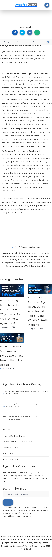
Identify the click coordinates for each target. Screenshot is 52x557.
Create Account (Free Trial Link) (17, 442)
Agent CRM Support (12, 459)
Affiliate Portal (9, 453)
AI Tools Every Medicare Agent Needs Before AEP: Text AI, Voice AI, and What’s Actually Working (38, 311)
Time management (15, 266)
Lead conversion (32, 259)
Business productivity (39, 256)
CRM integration (15, 259)
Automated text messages (15, 256)
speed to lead (43, 263)
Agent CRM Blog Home (14, 436)
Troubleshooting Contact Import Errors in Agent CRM (23, 404)
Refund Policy (17, 543)
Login (6, 543)
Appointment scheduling (38, 253)
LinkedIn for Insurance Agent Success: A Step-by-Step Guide (25, 391)
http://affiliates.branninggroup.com (18, 516)
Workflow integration (35, 266)
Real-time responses (25, 263)
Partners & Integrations (40, 539)
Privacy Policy (33, 543)
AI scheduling (18, 253)
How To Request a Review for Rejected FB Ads (20, 416)
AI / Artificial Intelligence (28, 247)
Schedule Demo (10, 448)
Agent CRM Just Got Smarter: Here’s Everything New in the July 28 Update (12, 355)
